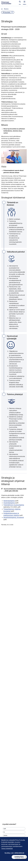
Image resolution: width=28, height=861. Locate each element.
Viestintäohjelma (9, 503)
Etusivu (6, 9)
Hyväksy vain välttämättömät (14, 853)
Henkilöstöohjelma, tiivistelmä (13, 517)
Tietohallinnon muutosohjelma (13, 505)
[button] (14, 828)
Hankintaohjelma (9, 501)
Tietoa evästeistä (7, 848)
